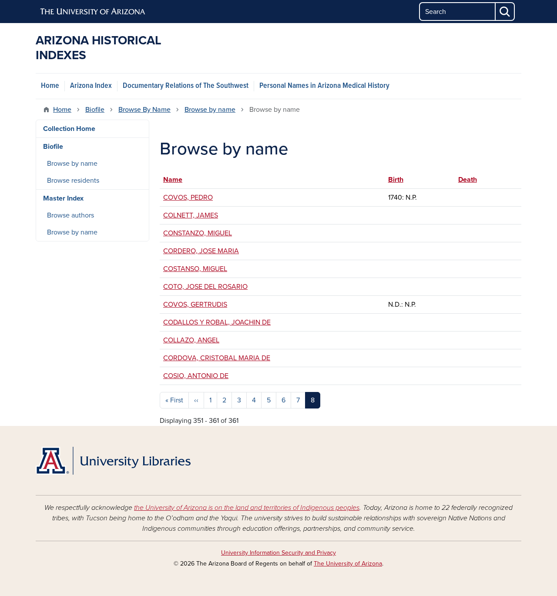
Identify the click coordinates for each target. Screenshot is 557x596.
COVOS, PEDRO (188, 197)
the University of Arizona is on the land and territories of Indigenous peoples (246, 507)
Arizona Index (91, 86)
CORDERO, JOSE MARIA (201, 251)
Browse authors (70, 215)
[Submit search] (505, 11)
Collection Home (69, 128)
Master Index (63, 198)
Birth (395, 179)
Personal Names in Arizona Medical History (324, 86)
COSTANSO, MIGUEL (195, 269)
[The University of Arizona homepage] (93, 12)
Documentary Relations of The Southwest (185, 86)
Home (50, 86)
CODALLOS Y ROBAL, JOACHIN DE (217, 322)
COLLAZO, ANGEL (191, 340)
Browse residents (73, 180)
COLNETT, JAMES (190, 215)
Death (471, 179)
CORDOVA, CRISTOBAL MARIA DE (216, 358)
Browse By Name (144, 109)
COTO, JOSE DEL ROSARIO (205, 286)
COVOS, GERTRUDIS (195, 304)
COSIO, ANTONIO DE (195, 376)
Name (172, 179)
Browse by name (210, 109)
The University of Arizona (348, 563)
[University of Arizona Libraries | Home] (113, 461)
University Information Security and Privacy (278, 552)
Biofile (94, 109)
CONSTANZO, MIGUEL (197, 233)
